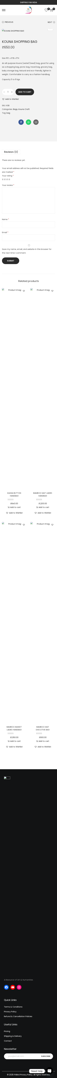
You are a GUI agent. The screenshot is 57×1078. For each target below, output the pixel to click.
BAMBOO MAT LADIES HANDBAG (42, 494)
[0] (46, 10)
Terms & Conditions (13, 1006)
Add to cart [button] (15, 507)
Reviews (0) (11, 152)
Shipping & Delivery (13, 1036)
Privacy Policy (10, 1011)
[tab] (28, 152)
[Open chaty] (49, 1070)
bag (8, 113)
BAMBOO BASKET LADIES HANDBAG (14, 728)
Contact (8, 1041)
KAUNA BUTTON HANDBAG (14, 494)
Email (5, 232)
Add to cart (24, 92)
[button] (10, 99)
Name (5, 219)
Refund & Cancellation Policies (18, 1016)
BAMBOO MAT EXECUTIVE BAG (43, 728)
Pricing (7, 1031)
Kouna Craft (24, 109)
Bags (15, 109)
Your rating (8, 175)
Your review (8, 185)
